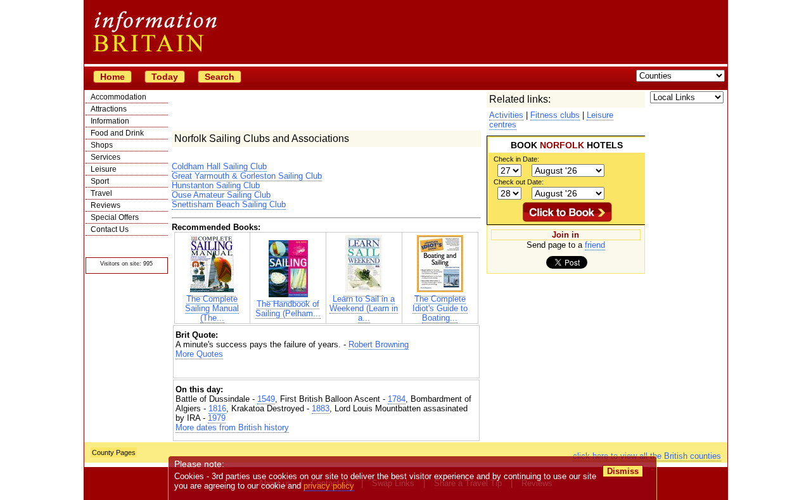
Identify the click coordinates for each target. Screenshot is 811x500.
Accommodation (118, 97)
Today (164, 77)
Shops (102, 145)
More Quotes (199, 354)
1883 (320, 408)
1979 (217, 418)
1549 (266, 399)
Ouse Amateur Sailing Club (221, 195)
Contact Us (110, 229)
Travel (101, 193)
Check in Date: (516, 159)
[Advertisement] (326, 370)
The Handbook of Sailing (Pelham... (288, 308)
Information (110, 121)
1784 (397, 399)
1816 (217, 408)
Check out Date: (519, 182)
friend (595, 245)
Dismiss (623, 471)
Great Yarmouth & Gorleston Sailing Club (247, 176)
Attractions (109, 109)
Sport (100, 181)
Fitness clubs (555, 115)
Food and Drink (117, 133)
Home (112, 77)
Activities (506, 115)
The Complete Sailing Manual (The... (212, 308)
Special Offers (115, 217)
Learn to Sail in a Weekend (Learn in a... (363, 308)
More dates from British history (232, 427)
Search (219, 77)
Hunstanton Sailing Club (216, 185)
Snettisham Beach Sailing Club (229, 204)
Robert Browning (378, 344)
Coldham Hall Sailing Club (219, 166)
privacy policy (328, 485)
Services (105, 157)
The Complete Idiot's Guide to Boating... (440, 308)
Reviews (105, 205)
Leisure (104, 169)
